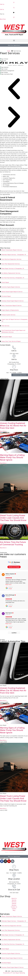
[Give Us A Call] (14, 886)
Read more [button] (8, 584)
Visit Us (14, 359)
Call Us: (14, 351)
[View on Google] (3, 574)
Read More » (3, 431)
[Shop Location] (14, 875)
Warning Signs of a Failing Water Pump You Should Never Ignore (12, 457)
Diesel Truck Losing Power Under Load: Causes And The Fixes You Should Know (13, 517)
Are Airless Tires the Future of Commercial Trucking (13, 543)
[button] (14, 40)
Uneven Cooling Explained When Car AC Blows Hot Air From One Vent (13, 425)
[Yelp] (9, 861)
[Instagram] (5, 861)
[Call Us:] (14, 347)
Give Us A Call (14, 890)
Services (5, 914)
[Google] (12, 861)
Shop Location (14, 879)
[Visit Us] (14, 356)
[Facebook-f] (2, 861)
